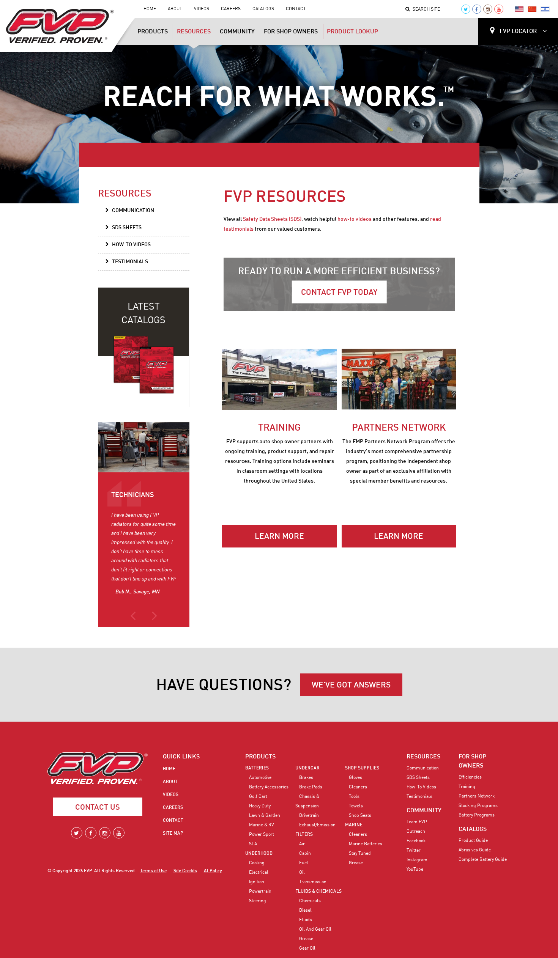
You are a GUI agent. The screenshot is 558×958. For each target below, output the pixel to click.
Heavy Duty (260, 806)
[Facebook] (476, 9)
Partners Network (477, 796)
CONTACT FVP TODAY (339, 293)
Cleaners (358, 787)
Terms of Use (153, 871)
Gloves (355, 778)
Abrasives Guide (475, 850)
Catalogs (263, 9)
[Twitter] (465, 9)
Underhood (259, 853)
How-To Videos (131, 244)
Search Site (426, 9)
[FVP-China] (532, 9)
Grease (306, 939)
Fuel (303, 863)
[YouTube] (498, 9)
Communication (133, 210)
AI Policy (213, 871)
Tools (354, 796)
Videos (201, 9)
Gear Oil (307, 948)
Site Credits (185, 871)
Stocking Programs (478, 806)
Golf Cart (258, 796)
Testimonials (130, 261)
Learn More (279, 537)
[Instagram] (487, 9)
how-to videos (354, 219)
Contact (296, 9)
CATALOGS (473, 829)
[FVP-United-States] (519, 9)
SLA (253, 844)
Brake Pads (310, 787)
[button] (133, 619)
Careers (231, 9)
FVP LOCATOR (518, 31)
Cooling (257, 863)
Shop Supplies (362, 768)
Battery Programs (477, 815)
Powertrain (260, 891)
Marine (354, 825)
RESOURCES (423, 757)
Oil (302, 872)
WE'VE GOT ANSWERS (351, 685)
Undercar (307, 768)
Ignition (256, 882)
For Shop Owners (291, 32)
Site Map (173, 833)
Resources (194, 32)
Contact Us (97, 808)
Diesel (305, 910)
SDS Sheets (127, 227)
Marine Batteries (365, 844)
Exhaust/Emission (317, 825)
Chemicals (310, 901)
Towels (356, 806)
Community (237, 32)
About (175, 9)
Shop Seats (360, 815)
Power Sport (261, 834)
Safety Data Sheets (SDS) (272, 219)
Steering (257, 901)
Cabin (305, 853)
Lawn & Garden (264, 815)
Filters (304, 834)
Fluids (305, 920)
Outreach (416, 831)
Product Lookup (352, 32)
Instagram (417, 860)
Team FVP (417, 822)
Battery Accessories (268, 787)
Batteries (257, 768)
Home (149, 9)
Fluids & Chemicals (318, 891)
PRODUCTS (260, 757)
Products (152, 32)
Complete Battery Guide (483, 859)
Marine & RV (261, 825)
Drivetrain (309, 815)
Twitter (414, 850)
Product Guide (473, 840)
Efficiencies (470, 777)
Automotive (260, 778)
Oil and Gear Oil (315, 929)
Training (467, 787)
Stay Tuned (360, 853)
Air (302, 844)
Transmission (312, 882)
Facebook (416, 841)
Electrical (258, 872)
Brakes (306, 778)
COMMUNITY (424, 811)
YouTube (415, 869)
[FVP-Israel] (545, 9)
